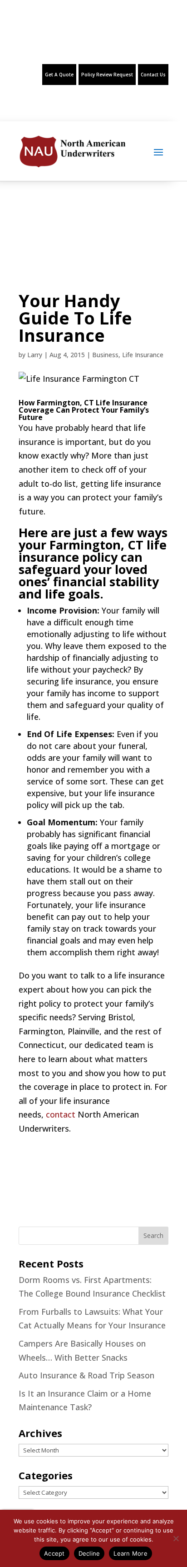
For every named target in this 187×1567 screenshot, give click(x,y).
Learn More (130, 1553)
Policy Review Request (107, 74)
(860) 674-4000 (36, 43)
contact (60, 1114)
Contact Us (153, 74)
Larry (34, 354)
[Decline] (175, 1538)
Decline (89, 1553)
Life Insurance (142, 354)
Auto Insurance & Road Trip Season (86, 1375)
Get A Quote (59, 74)
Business (105, 354)
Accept (54, 1553)
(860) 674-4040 (98, 43)
